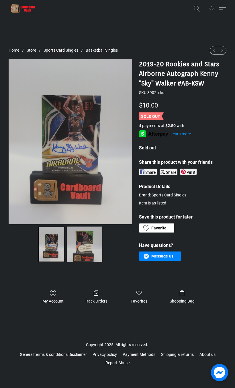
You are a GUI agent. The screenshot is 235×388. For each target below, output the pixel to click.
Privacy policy (105, 354)
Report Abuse (117, 362)
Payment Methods (139, 354)
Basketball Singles (102, 50)
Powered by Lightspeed (117, 372)
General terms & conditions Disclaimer (53, 354)
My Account (53, 301)
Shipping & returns (177, 354)
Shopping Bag (182, 301)
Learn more (181, 134)
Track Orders (96, 301)
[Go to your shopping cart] (212, 8)
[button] (23, 8)
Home (14, 50)
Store (31, 50)
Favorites (139, 301)
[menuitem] (214, 50)
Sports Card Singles (61, 50)
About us (207, 354)
